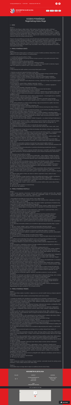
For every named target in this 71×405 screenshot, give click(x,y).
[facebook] (17, 378)
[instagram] (15, 378)
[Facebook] (59, 4)
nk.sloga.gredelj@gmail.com (15, 3)
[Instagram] (56, 4)
